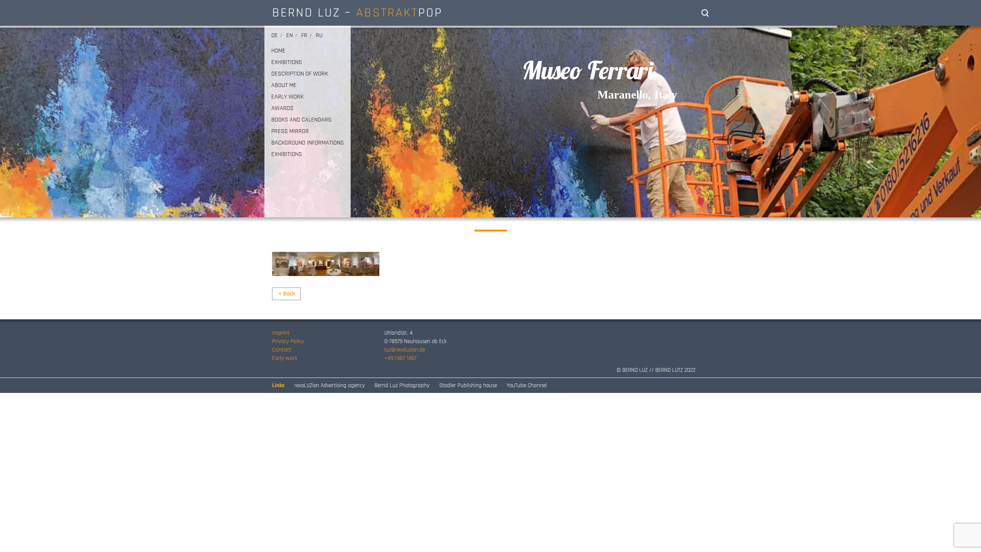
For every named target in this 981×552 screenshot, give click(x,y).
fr (304, 35)
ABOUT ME (284, 85)
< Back (286, 294)
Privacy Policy (288, 341)
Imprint (281, 333)
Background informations (307, 143)
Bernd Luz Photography (402, 385)
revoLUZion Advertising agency (329, 385)
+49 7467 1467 (400, 358)
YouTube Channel (527, 385)
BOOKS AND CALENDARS (301, 120)
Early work (284, 358)
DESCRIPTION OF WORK (299, 74)
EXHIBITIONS (286, 62)
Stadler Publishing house (468, 385)
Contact (282, 350)
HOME (278, 51)
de (274, 35)
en (289, 35)
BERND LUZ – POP (357, 12)
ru (319, 35)
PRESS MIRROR (290, 131)
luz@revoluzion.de (404, 349)
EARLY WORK (287, 97)
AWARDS (282, 108)
